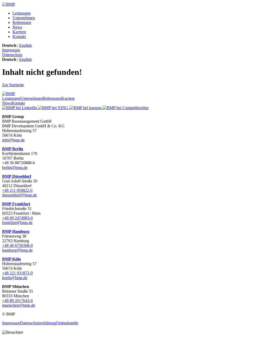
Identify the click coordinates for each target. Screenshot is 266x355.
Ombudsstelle (67, 323)
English (25, 45)
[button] (133, 327)
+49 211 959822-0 (17, 190)
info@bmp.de (13, 140)
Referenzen (21, 22)
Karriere (19, 32)
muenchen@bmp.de (18, 305)
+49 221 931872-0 (17, 273)
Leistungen (21, 13)
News (17, 27)
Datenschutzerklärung (38, 323)
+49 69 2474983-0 (17, 218)
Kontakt (19, 36)
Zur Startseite (13, 85)
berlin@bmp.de (15, 167)
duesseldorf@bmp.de (19, 195)
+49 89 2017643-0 (17, 300)
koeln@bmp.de (14, 277)
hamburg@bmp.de (17, 250)
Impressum (11, 50)
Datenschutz (12, 54)
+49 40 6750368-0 (17, 245)
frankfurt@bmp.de (17, 222)
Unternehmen (23, 18)
